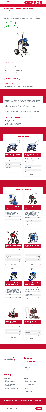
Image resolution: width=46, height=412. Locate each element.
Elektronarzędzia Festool (29, 384)
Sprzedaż (26, 388)
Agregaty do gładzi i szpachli (10, 382)
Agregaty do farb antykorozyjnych (11, 388)
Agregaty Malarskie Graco (10, 86)
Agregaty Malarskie (7, 10)
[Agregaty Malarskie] (6, 2)
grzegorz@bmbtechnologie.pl (29, 369)
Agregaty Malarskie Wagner (30, 381)
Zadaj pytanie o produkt (12, 78)
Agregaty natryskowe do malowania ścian (18, 10)
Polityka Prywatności (8, 408)
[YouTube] (38, 2)
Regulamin (16, 408)
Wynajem (26, 389)
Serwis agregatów (28, 391)
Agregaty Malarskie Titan (30, 380)
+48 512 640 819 (29, 2)
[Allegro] (41, 2)
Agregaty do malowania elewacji (11, 381)
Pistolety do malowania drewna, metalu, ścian (13, 389)
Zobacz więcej (13, 170)
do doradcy (14, 26)
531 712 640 (7, 26)
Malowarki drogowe (8, 385)
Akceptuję (38, 408)
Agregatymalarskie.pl (16, 400)
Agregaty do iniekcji (8, 386)
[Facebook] (35, 2)
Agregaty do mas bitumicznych (10, 384)
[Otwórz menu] (23, 5)
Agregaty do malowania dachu (10, 390)
